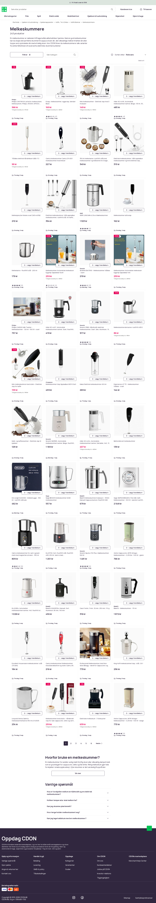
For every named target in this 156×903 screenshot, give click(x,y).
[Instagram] (73, 898)
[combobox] (62, 9)
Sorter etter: (120, 55)
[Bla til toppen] (149, 828)
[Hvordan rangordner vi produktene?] (112, 55)
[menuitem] (10, 16)
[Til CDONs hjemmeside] (4, 9)
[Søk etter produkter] (112, 9)
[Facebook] (82, 898)
